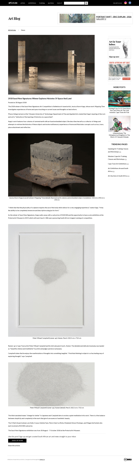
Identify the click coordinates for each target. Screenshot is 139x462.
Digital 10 (42, 459)
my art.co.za (117, 3)
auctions (51, 3)
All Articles (12, 30)
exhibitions (32, 3)
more (59, 3)
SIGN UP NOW (17, 440)
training (42, 3)
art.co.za (13, 2)
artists (23, 3)
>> (120, 152)
